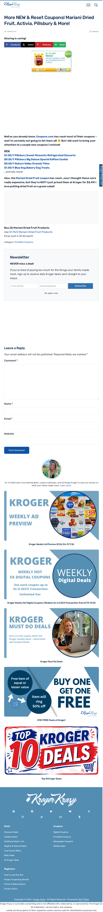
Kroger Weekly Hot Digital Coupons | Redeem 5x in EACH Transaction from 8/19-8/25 (51, 602)
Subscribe (80, 285)
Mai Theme (84, 899)
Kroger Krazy (39, 899)
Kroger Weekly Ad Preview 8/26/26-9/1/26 (51, 544)
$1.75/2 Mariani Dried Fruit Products (30, 232)
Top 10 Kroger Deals (51, 778)
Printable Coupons (23, 242)
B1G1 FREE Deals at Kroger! (51, 720)
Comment (95, 31)
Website (9, 433)
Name (8, 403)
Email (8, 418)
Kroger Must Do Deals (51, 661)
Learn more (65, 485)
